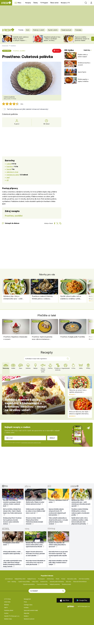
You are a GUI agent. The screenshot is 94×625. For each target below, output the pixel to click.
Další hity (87, 50)
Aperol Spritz (82, 72)
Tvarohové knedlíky (42, 584)
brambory (10, 166)
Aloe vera (68, 581)
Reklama (6, 604)
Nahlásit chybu (8, 619)
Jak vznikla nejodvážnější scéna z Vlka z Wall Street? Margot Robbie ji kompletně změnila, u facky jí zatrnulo (12, 563)
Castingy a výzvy (28, 604)
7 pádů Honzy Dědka (24, 581)
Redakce (26, 616)
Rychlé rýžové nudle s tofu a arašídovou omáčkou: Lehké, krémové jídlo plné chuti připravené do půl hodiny (70, 297)
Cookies (6, 613)
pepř (8, 177)
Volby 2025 (35, 581)
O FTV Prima (7, 599)
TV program (41, 579)
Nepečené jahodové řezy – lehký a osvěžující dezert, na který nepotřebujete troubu (52, 39)
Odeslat (52, 438)
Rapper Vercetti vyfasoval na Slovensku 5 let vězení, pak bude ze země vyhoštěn (35, 553)
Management (27, 599)
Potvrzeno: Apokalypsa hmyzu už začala (58, 501)
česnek (9, 169)
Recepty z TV (65, 3)
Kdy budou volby (72, 579)
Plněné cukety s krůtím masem (83, 56)
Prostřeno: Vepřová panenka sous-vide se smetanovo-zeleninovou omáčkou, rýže (42, 338)
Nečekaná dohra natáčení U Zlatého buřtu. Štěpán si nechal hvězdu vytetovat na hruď (35, 502)
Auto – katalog (12, 581)
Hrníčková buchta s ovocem (84, 64)
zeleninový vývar (12, 172)
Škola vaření (54, 3)
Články (35, 3)
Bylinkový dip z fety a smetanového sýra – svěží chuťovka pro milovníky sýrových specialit (12, 297)
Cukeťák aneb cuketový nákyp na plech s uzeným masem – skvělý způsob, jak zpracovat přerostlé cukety (20, 41)
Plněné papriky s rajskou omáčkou (83, 80)
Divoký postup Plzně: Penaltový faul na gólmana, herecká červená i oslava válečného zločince (12, 521)
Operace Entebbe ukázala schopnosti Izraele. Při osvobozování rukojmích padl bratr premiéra (57, 512)
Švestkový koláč (66, 584)
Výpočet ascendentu (29, 584)
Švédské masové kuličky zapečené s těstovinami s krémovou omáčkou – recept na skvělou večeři (26, 405)
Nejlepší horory (31, 579)
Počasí (63, 579)
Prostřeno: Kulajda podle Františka (72, 337)
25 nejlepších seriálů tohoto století (11, 543)
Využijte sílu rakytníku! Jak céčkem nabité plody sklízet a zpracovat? (57, 544)
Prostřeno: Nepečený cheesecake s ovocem (15, 338)
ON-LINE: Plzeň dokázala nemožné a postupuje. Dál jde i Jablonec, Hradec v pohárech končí (12, 503)
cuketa (9, 164)
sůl (7, 180)
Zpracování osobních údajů (31, 610)
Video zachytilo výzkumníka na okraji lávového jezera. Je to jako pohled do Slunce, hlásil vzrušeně (58, 521)
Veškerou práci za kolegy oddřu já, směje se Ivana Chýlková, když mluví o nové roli (35, 511)
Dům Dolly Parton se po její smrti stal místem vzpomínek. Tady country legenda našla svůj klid (58, 553)
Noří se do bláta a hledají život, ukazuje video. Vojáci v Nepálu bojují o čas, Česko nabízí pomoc (12, 511)
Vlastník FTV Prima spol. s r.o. (11, 616)
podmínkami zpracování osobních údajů (31, 442)
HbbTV (6, 607)
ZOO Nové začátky (84, 579)
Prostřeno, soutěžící (19, 51)
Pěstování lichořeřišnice (80, 581)
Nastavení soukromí (29, 619)
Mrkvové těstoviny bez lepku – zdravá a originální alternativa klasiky (79, 414)
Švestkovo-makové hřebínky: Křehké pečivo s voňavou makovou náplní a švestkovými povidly (43, 297)
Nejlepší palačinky (55, 584)
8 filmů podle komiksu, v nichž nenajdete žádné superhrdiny (11, 552)
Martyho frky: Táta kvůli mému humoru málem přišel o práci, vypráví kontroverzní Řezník (35, 544)
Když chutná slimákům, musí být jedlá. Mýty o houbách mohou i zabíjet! (58, 562)
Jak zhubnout (9, 579)
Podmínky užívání (8, 610)
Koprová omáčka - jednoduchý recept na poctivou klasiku (82, 38)
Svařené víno (44, 581)
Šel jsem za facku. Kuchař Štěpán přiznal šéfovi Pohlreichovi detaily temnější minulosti (34, 521)
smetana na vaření (13, 175)
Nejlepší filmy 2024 (20, 579)
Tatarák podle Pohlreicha (57, 581)
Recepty (28, 3)
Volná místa (7, 602)
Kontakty (26, 607)
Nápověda (26, 613)
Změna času (50, 579)
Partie (57, 579)
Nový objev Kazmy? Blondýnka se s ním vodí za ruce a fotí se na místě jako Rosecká (35, 562)
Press (25, 602)
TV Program (44, 3)
